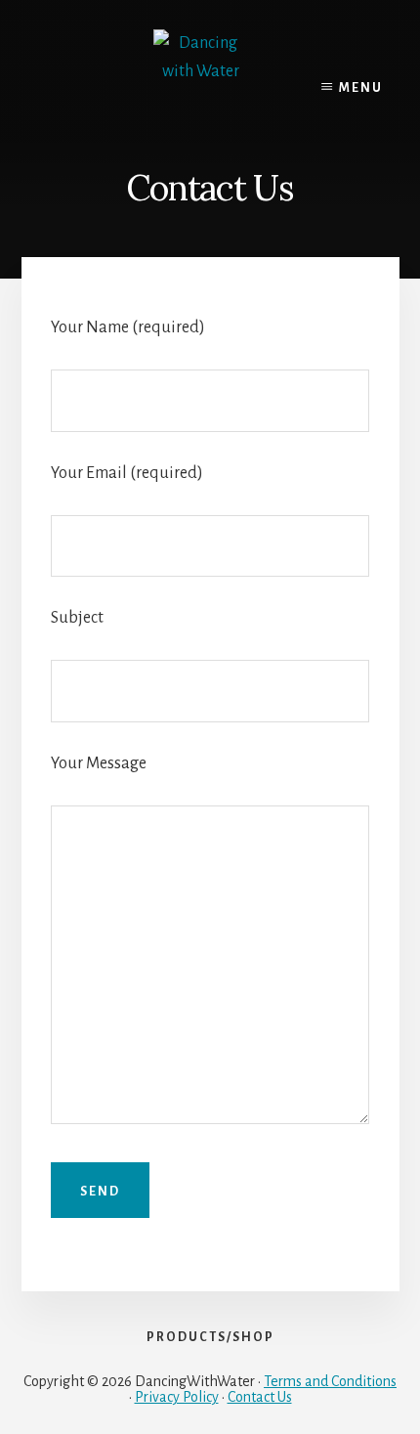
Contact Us (260, 1397)
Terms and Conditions (330, 1381)
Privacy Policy (177, 1397)
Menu (361, 88)
